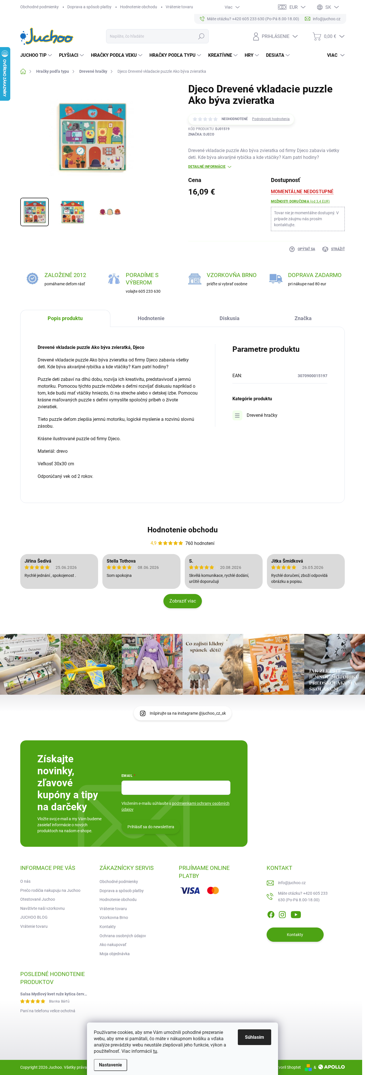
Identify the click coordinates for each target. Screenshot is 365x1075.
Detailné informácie (207, 167)
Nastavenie (110, 1065)
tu (155, 1051)
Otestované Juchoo (37, 899)
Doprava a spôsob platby (89, 7)
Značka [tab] (303, 318)
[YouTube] (295, 913)
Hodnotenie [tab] (151, 318)
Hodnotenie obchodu (138, 7)
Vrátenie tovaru (179, 7)
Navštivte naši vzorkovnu (42, 908)
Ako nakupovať (113, 944)
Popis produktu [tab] (65, 318)
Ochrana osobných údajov (123, 935)
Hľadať (201, 36)
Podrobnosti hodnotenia (271, 119)
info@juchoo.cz (292, 882)
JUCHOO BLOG (34, 917)
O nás (25, 881)
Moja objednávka (115, 953)
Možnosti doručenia (300, 201)
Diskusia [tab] (230, 318)
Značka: (201, 134)
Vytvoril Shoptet (287, 1067)
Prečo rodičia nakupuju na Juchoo (50, 890)
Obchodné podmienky (39, 7)
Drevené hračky (262, 415)
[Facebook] (271, 913)
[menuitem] (36, 55)
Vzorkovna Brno (114, 917)
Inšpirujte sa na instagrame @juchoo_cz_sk (188, 713)
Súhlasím (254, 1037)
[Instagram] (282, 913)
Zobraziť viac (182, 601)
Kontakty (108, 926)
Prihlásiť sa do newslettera (150, 827)
